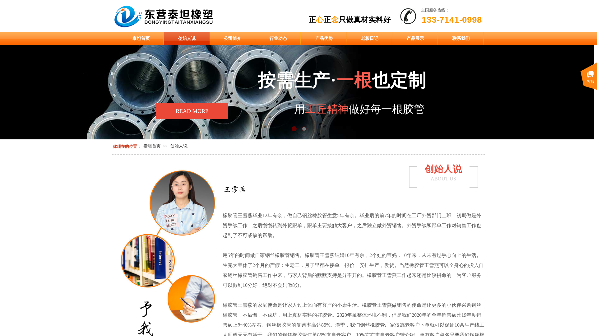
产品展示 (415, 38)
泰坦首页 (141, 38)
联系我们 (461, 38)
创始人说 (187, 38)
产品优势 (324, 38)
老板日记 (369, 38)
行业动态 (278, 38)
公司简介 (232, 38)
